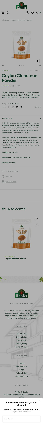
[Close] (39, 401)
